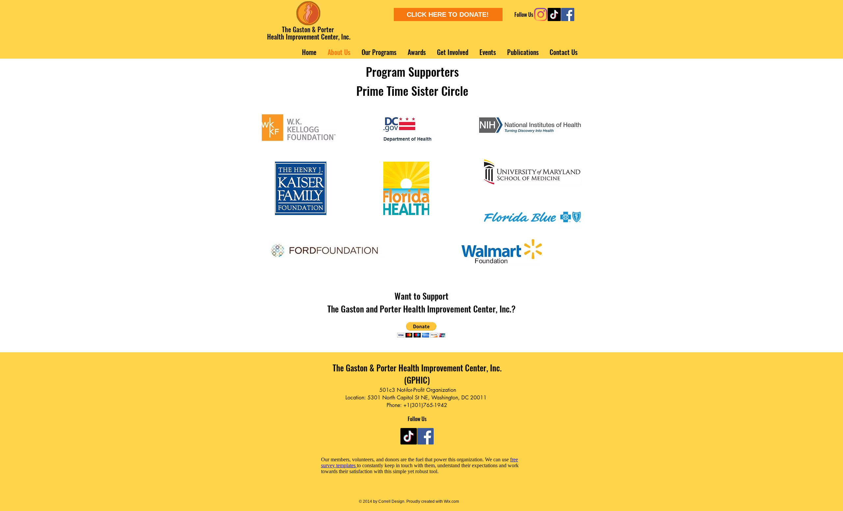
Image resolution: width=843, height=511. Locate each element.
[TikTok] (554, 14)
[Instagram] (540, 14)
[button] (421, 329)
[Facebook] (567, 14)
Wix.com (451, 501)
